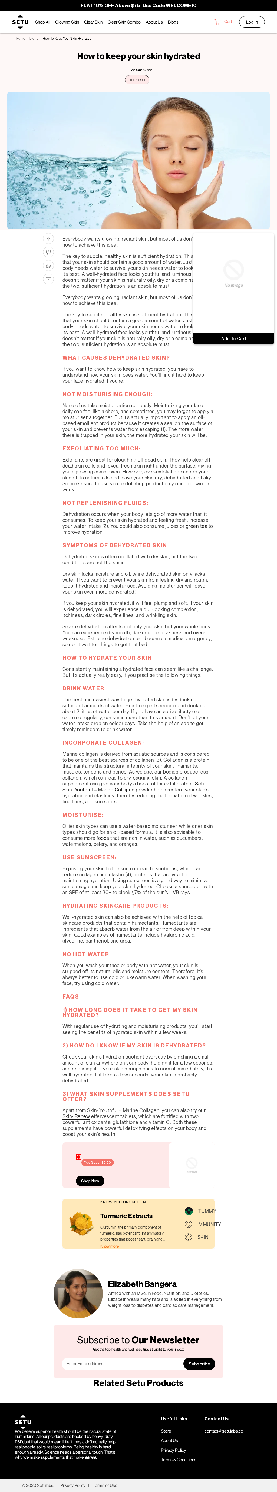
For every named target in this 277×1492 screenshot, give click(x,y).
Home (20, 39)
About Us (169, 1440)
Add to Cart (233, 338)
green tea (196, 526)
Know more (109, 1246)
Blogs (33, 39)
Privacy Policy (173, 1450)
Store (166, 1431)
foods (103, 838)
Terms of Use (105, 1485)
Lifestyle (137, 79)
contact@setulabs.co (224, 1431)
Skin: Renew (76, 1116)
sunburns (166, 868)
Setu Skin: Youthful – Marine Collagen (134, 787)
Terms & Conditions (178, 1459)
